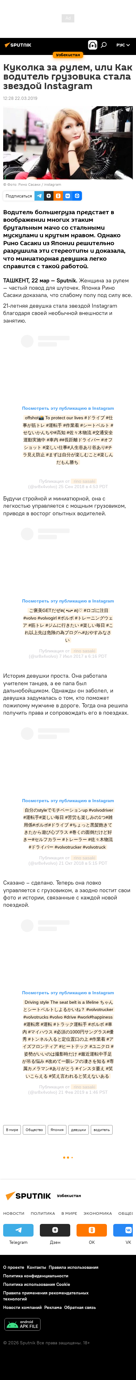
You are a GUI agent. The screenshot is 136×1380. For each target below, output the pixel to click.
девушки (78, 1129)
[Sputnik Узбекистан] (19, 47)
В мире (12, 1129)
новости (13, 1213)
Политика (43, 1213)
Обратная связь (80, 1307)
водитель (102, 1129)
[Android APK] (22, 1325)
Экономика (97, 1213)
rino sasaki (83, 481)
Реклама (53, 1307)
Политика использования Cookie (36, 1284)
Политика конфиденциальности (35, 1276)
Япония (57, 1129)
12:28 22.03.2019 (20, 98)
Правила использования (73, 1267)
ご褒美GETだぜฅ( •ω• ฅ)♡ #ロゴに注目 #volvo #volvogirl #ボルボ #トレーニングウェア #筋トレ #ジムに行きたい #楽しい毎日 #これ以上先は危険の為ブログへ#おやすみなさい (68, 625)
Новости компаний (22, 1307)
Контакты (36, 1267)
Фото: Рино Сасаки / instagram (34, 184)
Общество (34, 1129)
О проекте (13, 1267)
